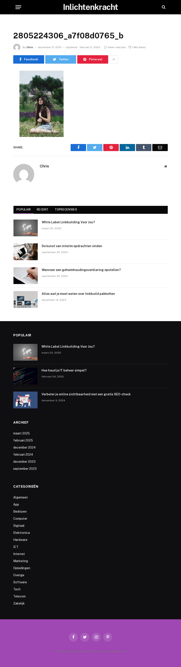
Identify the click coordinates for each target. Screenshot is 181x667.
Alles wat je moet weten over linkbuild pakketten (78, 294)
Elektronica (21, 532)
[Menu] (18, 7)
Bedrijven (20, 511)
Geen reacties (117, 47)
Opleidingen (21, 568)
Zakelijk (19, 603)
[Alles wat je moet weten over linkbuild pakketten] (25, 299)
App (16, 504)
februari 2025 (23, 440)
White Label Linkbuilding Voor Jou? (68, 222)
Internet (19, 554)
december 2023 (24, 461)
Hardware (20, 540)
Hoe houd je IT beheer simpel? (64, 370)
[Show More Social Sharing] (113, 59)
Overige (18, 575)
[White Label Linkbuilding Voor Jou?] (25, 228)
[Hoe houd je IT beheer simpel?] (25, 376)
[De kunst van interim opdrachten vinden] (25, 251)
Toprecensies (66, 209)
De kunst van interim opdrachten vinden (72, 246)
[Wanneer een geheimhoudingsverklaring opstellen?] (25, 275)
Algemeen (20, 497)
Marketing (20, 561)
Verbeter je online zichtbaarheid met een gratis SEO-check (86, 394)
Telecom (19, 596)
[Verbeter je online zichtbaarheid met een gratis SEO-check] (25, 400)
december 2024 (24, 447)
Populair (24, 209)
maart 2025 (21, 433)
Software (20, 582)
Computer (20, 518)
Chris (29, 47)
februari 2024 (23, 454)
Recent (43, 209)
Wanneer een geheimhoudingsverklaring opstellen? (81, 270)
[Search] (163, 7)
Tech (17, 589)
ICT (16, 547)
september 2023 (25, 468)
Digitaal (19, 525)
